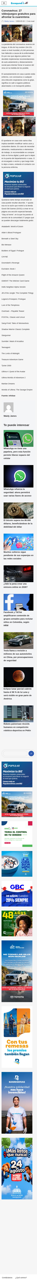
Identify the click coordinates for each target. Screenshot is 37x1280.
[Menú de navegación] (4, 3)
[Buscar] (31, 753)
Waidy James (9, 21)
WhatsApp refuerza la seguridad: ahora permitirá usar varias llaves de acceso (17, 492)
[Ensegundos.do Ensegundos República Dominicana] (19, 3)
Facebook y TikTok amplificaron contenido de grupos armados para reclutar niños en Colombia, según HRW (18, 619)
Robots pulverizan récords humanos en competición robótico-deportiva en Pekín (17, 727)
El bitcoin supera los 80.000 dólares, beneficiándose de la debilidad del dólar (18, 523)
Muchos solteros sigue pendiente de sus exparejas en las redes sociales (18, 555)
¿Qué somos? (21, 1278)
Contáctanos (7, 1278)
